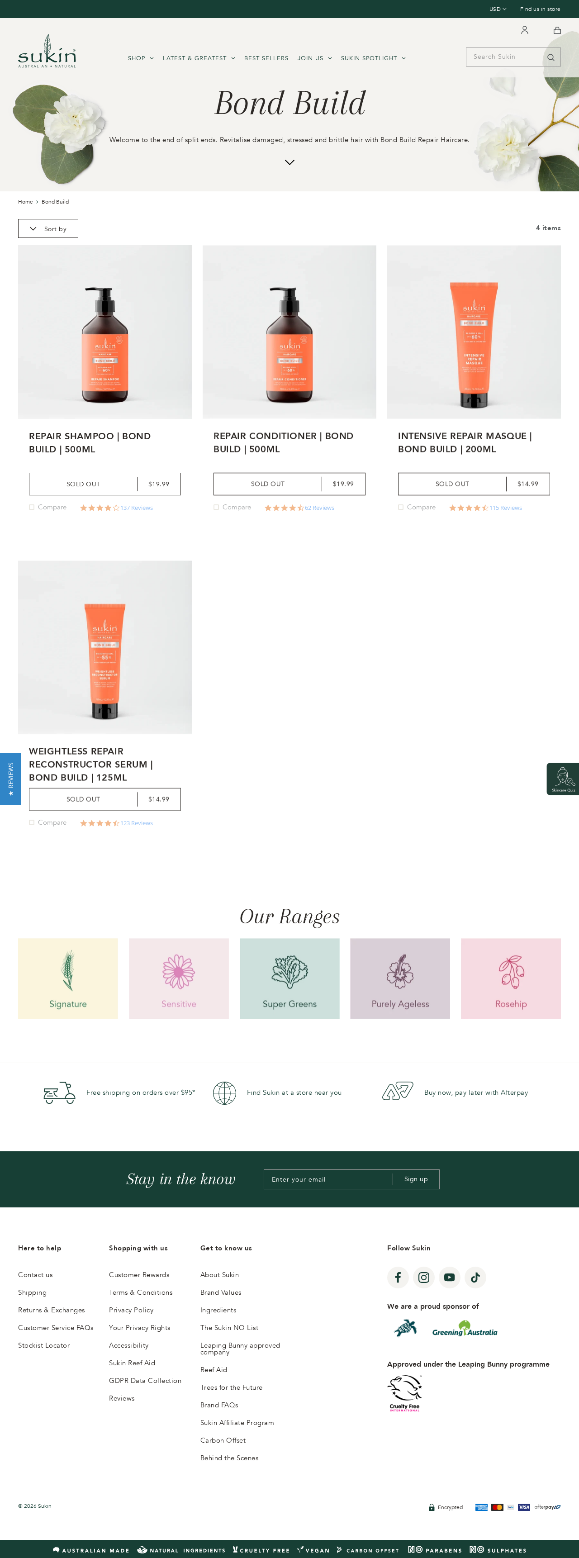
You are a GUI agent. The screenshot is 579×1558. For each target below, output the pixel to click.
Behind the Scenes (229, 1458)
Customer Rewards (139, 1274)
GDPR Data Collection (145, 1380)
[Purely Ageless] (400, 978)
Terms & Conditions (140, 1292)
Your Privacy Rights (140, 1327)
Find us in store (540, 9)
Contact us (35, 1274)
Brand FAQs (219, 1405)
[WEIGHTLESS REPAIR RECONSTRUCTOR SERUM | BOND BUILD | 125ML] (105, 647)
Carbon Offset (223, 1440)
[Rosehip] (511, 978)
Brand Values (221, 1292)
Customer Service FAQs (56, 1327)
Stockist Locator (44, 1345)
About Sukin (219, 1274)
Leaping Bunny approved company (240, 1349)
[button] (10, 779)
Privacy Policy (131, 1310)
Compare (52, 507)
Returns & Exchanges (51, 1310)
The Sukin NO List (229, 1327)
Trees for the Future (231, 1387)
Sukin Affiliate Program (237, 1422)
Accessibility (129, 1345)
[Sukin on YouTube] (449, 1277)
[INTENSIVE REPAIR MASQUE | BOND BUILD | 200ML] (474, 332)
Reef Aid (214, 1369)
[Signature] (68, 978)
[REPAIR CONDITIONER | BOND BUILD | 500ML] (289, 332)
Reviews (122, 1398)
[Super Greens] (290, 978)
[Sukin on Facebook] (398, 1277)
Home (25, 201)
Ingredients (218, 1310)
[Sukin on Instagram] (424, 1277)
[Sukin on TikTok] (475, 1277)
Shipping (32, 1292)
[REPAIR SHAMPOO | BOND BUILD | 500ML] (105, 332)
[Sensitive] (179, 978)
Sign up (416, 1179)
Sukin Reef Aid (132, 1363)
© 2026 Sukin (35, 1506)
